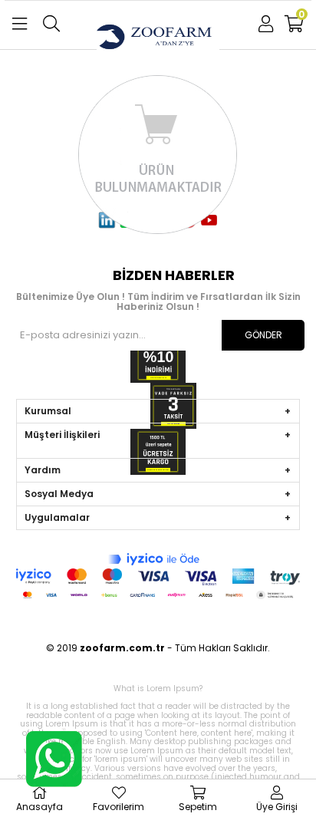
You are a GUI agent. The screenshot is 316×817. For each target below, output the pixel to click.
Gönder (263, 334)
